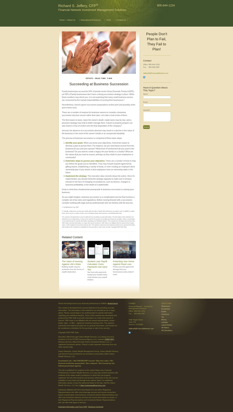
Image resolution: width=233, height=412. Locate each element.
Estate (163, 311)
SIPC (112, 339)
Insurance (165, 314)
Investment (165, 309)
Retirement (165, 306)
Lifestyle (164, 322)
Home (62, 20)
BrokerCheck (113, 303)
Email (145, 102)
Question (146, 110)
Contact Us (121, 20)
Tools (108, 20)
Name (145, 94)
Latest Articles (166, 325)
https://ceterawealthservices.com (92, 385)
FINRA (107, 339)
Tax (162, 317)
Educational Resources (91, 20)
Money (164, 320)
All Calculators (166, 330)
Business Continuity (95, 407)
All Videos (165, 328)
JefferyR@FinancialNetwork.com (155, 73)
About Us (71, 20)
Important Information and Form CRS (72, 407)
